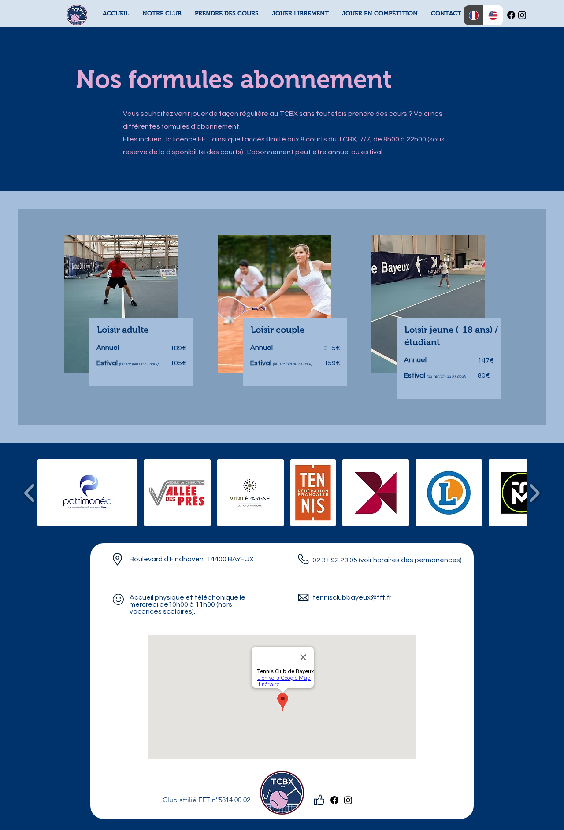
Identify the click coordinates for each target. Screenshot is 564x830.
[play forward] (534, 493)
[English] (493, 15)
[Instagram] (522, 15)
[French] (473, 15)
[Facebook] (511, 15)
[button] (162, 13)
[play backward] (30, 493)
